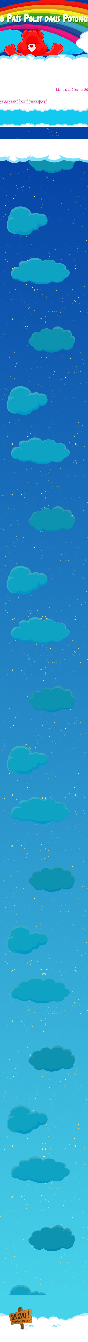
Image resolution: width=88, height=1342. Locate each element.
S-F (23, 102)
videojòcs (38, 102)
